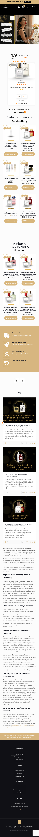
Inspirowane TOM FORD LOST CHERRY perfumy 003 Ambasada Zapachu (28, 213)
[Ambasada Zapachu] (5, 6)
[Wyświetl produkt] (16, 131)
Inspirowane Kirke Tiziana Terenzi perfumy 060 (28, 180)
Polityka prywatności (19, 790)
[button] (13, 61)
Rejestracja (19, 760)
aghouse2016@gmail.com (24, 737)
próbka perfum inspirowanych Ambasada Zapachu (11, 145)
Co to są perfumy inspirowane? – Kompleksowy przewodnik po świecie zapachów (19, 525)
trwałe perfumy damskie (19, 725)
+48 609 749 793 (20, 803)
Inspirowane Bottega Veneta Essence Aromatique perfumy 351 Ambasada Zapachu (11, 310)
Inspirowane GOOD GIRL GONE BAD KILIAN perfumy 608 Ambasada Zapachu (28, 310)
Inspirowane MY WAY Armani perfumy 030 (10, 212)
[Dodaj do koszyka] (16, 127)
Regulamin (19, 787)
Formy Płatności (19, 770)
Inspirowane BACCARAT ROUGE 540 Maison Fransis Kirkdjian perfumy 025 (28, 146)
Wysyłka (19, 773)
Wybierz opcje (28, 154)
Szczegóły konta (19, 757)
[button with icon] (16, 380)
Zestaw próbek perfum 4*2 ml (11, 179)
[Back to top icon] (19, 822)
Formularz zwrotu (19, 776)
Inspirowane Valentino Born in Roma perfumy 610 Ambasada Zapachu (11, 274)
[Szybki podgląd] (16, 133)
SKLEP (27, 2)
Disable (32, 835)
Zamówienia (19, 754)
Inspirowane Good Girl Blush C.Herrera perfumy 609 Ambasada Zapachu (28, 275)
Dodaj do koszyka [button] (10, 154)
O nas (19, 792)
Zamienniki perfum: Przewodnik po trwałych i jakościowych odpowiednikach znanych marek (19, 426)
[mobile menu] (32, 6)
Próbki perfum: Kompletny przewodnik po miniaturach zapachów (17, 475)
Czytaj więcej (31, 443)
